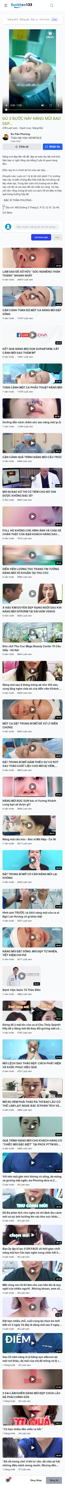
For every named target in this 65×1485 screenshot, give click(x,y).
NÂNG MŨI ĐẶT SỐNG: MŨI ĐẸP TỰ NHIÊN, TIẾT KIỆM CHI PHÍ (30, 953)
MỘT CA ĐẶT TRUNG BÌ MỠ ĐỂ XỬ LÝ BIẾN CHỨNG (30, 725)
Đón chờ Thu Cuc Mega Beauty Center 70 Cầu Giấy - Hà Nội (31, 648)
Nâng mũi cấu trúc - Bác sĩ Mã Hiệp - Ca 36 (29, 839)
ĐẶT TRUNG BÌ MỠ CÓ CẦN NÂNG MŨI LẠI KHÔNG (29, 876)
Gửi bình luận (41, 237)
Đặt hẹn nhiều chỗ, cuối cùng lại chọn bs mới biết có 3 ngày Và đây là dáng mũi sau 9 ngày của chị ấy (31, 1323)
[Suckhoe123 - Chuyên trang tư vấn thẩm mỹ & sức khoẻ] (21, 5)
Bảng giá (24, 19)
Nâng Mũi (13, 19)
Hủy (57, 237)
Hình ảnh (48, 19)
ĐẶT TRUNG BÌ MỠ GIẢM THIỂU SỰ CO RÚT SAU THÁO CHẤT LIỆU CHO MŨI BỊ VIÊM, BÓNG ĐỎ (30, 764)
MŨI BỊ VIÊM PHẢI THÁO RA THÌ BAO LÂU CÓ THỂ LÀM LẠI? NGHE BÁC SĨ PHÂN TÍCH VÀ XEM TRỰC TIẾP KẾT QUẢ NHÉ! (31, 1104)
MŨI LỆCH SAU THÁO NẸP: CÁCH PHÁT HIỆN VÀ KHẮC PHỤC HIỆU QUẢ (31, 1065)
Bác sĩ (34, 19)
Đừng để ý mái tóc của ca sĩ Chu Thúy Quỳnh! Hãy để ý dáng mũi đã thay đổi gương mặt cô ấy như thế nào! (31, 1027)
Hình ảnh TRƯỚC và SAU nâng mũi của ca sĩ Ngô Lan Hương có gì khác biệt (30, 914)
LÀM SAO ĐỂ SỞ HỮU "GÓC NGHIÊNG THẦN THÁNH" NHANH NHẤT (31, 273)
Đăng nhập (36, 1480)
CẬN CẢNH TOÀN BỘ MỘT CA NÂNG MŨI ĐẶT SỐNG (31, 312)
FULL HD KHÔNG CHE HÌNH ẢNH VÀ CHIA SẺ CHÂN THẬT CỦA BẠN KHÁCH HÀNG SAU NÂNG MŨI (31, 532)
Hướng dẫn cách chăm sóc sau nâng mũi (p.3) (31, 422)
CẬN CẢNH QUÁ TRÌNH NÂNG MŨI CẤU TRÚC (32, 457)
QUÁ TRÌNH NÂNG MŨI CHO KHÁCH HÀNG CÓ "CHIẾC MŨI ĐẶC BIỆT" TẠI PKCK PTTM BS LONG (32, 1142)
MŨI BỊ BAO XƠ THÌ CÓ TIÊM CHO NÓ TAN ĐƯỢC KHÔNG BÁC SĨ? (29, 493)
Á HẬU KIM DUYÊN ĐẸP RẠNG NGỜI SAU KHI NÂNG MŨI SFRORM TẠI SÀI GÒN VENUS (31, 609)
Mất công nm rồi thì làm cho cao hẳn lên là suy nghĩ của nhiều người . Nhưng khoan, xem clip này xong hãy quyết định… (31, 1287)
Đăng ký (54, 1480)
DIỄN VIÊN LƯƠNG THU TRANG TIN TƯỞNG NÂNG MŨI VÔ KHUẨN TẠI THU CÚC (30, 571)
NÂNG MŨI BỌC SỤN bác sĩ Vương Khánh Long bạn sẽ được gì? (29, 802)
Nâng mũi (8, 156)
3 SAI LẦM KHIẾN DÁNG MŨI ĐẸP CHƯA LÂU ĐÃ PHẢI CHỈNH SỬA (31, 1395)
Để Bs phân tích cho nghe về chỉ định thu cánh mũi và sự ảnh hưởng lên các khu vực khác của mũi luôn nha (32, 1215)
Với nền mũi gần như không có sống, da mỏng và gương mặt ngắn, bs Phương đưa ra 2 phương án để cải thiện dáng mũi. (32, 1178)
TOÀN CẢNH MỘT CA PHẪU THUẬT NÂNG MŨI (32, 387)
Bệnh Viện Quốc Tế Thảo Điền (21, 990)
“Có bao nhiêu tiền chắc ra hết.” (22, 1429)
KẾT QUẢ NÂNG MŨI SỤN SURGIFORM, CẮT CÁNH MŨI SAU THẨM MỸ (30, 351)
